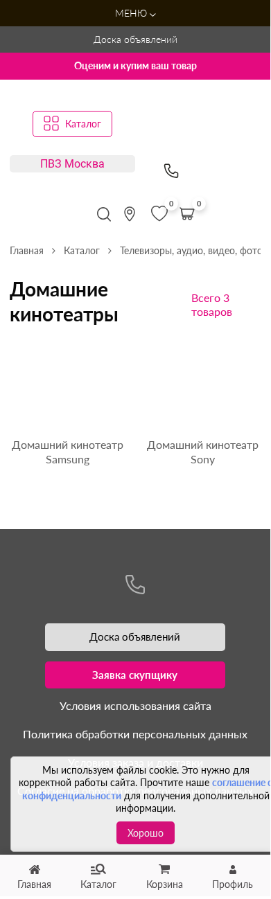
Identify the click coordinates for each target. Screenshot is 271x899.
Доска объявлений (135, 39)
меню (132, 13)
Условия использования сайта (135, 705)
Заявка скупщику (134, 674)
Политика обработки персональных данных (135, 733)
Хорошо (146, 833)
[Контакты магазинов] (129, 214)
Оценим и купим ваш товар (135, 65)
